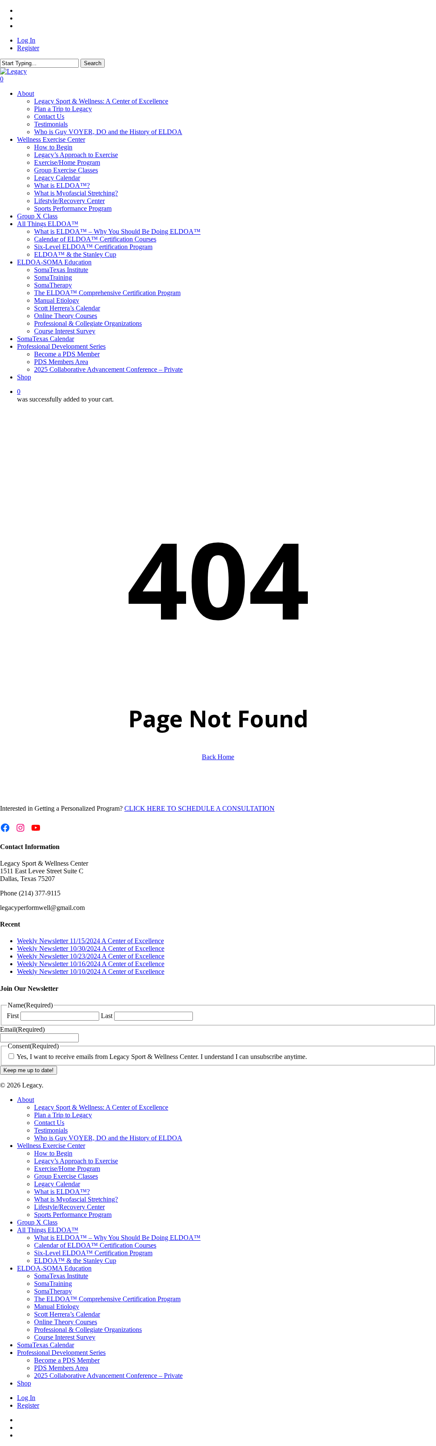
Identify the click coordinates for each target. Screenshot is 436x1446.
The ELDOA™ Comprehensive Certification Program (107, 1299)
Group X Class (37, 1222)
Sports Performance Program (73, 1214)
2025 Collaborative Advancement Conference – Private (108, 1375)
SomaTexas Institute (61, 1276)
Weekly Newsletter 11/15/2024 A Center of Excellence (90, 940)
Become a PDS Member (67, 1360)
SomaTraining (53, 1283)
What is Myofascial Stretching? (76, 1199)
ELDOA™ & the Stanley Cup (75, 1260)
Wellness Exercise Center (51, 1145)
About (25, 1099)
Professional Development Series (61, 1352)
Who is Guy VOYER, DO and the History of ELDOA (108, 1138)
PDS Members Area (61, 1367)
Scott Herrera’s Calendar (67, 1314)
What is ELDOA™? (62, 1191)
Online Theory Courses (65, 1322)
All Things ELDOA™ (47, 1230)
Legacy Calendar (57, 1184)
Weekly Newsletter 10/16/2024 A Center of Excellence (90, 963)
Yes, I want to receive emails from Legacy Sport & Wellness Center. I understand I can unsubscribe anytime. (162, 1056)
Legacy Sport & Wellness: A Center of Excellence (101, 1107)
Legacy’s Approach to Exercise (76, 1161)
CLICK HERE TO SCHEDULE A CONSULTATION (199, 808)
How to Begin (53, 1153)
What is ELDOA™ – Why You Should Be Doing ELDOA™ (117, 1237)
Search (92, 63)
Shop (24, 1383)
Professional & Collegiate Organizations (88, 1329)
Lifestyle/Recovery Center (69, 1207)
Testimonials (51, 1130)
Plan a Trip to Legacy (63, 1115)
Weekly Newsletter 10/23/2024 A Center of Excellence (90, 956)
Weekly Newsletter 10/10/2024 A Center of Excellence (90, 971)
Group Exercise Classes (66, 1176)
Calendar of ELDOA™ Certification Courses (95, 1245)
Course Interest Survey (64, 1337)
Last (106, 1015)
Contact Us (49, 1122)
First (13, 1015)
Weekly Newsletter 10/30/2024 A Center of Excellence (90, 948)
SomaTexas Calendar (45, 1344)
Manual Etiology (56, 1306)
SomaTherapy (53, 1291)
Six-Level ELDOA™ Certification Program (93, 1253)
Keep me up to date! (28, 1070)
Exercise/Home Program (67, 1168)
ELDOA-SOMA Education (54, 1268)
